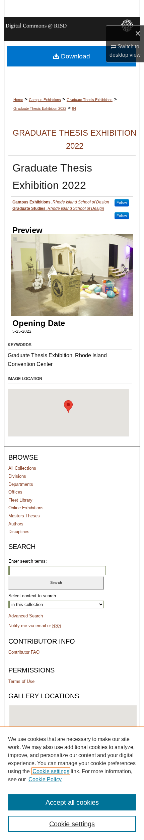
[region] (72, 783)
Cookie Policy (45, 779)
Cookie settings (50, 771)
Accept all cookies (72, 802)
